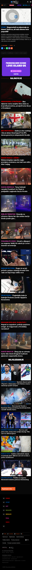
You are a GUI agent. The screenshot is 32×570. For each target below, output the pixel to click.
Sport (8, 502)
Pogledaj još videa (7, 489)
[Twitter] (4, 48)
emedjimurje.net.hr (6, 557)
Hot (7, 506)
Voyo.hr (12, 552)
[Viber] (9, 48)
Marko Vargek (23, 53)
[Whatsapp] (7, 48)
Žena (7, 518)
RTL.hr (3, 552)
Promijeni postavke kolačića (14, 543)
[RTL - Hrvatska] (4, 548)
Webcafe (8, 514)
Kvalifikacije (10, 53)
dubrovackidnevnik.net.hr (8, 560)
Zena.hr (7, 552)
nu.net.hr (23, 560)
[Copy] (12, 48)
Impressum (5, 537)
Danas (8, 498)
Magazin (8, 510)
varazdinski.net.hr (6, 558)
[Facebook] (2, 48)
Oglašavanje (12, 537)
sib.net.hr (14, 557)
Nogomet (4, 53)
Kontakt (4, 543)
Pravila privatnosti (15, 540)
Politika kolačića (6, 540)
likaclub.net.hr (5, 562)
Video (7, 522)
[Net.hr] (11, 548)
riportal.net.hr (14, 558)
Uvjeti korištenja (20, 537)
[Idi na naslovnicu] (15, 3)
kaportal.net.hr (20, 557)
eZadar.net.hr (18, 560)
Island (16, 53)
